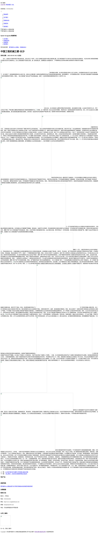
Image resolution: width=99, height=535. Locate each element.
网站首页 (5, 14)
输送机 (41, 531)
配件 (44, 531)
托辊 (35, 531)
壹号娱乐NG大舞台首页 (7, 486)
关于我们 (5, 17)
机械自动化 (6, 20)
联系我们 (5, 26)
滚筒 (38, 531)
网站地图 (8, 4)
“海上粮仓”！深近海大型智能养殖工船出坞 (16, 473)
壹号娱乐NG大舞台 (14, 47)
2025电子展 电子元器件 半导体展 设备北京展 (16, 472)
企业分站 (3, 4)
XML (12, 4)
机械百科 (5, 23)
